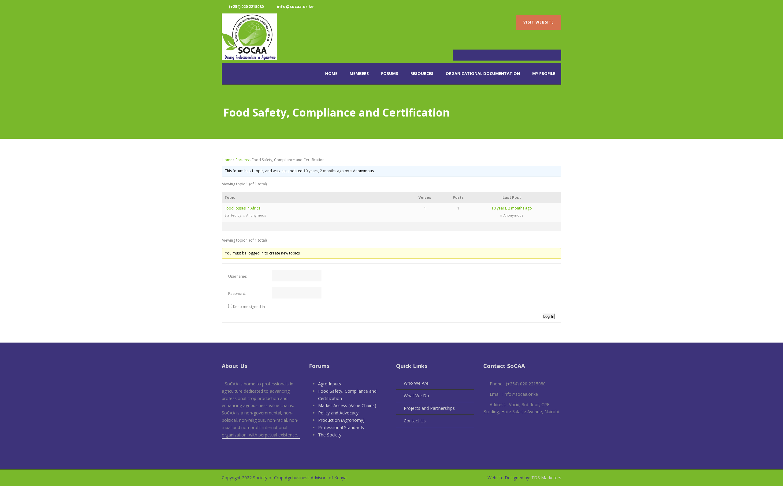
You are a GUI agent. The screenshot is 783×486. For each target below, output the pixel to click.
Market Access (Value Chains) (347, 405)
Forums (389, 73)
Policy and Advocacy (338, 413)
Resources (421, 73)
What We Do (416, 396)
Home (331, 73)
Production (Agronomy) (341, 420)
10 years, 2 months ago (323, 170)
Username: (237, 276)
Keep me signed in (249, 306)
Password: (237, 293)
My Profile (543, 73)
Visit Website (538, 22)
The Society (329, 435)
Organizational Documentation (483, 73)
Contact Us (415, 421)
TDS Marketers (545, 477)
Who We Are (416, 383)
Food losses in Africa (243, 208)
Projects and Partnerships (429, 408)
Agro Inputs (329, 384)
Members (359, 73)
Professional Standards (341, 427)
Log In (548, 316)
